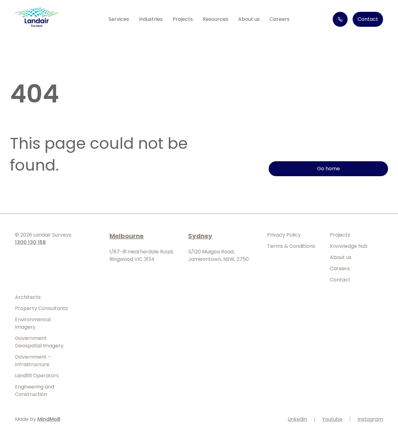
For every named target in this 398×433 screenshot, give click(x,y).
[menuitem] (183, 19)
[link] (36, 18)
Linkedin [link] (297, 419)
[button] (119, 19)
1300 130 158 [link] (30, 242)
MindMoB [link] (48, 419)
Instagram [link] (370, 419)
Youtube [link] (332, 419)
